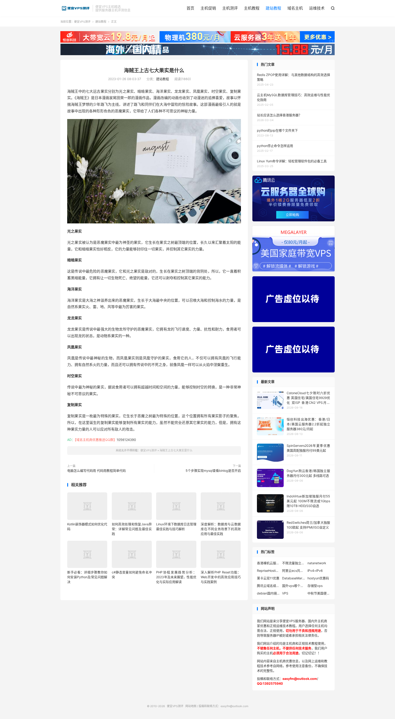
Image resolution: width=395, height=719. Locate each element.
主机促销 (208, 8)
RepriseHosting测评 (268, 570)
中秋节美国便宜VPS (318, 593)
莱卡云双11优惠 (268, 578)
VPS (285, 593)
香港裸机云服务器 (268, 563)
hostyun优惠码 (318, 578)
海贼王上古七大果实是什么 (154, 70)
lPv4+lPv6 (315, 570)
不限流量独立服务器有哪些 (293, 563)
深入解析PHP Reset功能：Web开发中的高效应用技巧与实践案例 (221, 577)
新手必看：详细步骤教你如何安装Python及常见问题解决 (87, 577)
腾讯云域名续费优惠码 (268, 586)
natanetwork (316, 563)
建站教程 (273, 8)
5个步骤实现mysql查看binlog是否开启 (213, 470)
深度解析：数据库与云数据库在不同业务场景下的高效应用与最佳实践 (221, 529)
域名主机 (295, 8)
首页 (190, 8)
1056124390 (126, 440)
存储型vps (315, 586)
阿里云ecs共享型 (293, 570)
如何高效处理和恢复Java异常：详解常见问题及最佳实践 (132, 529)
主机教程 (251, 8)
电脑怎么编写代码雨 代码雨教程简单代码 (96, 470)
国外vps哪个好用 (293, 586)
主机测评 (230, 8)
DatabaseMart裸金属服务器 (293, 578)
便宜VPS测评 (75, 8)
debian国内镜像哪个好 (268, 593)
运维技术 (317, 8)
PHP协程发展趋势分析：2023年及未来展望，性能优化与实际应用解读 (176, 577)
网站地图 (190, 706)
